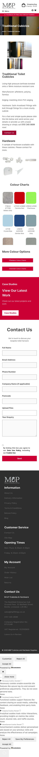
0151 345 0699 (28, 124)
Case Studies (10, 313)
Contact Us (9, 133)
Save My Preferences (24, 739)
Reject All (21, 659)
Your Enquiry (8, 417)
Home (4, 31)
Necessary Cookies (8, 681)
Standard (17, 681)
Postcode (6, 396)
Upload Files (7, 408)
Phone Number (9, 372)
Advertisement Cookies (9, 724)
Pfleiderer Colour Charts (17, 260)
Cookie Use (11, 453)
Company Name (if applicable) (16, 384)
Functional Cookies (8, 697)
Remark (17, 697)
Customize (6, 659)
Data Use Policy (14, 450)
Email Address (8, 360)
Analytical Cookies (8, 711)
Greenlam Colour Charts (17, 269)
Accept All (6, 664)
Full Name (6, 348)
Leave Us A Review (12, 634)
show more (9, 677)
